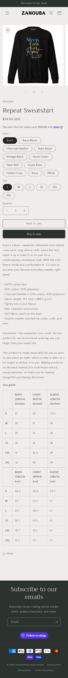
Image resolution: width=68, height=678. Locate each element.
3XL (9, 195)
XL (41, 187)
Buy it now (34, 234)
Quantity (7, 203)
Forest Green (41, 156)
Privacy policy (54, 665)
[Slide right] (42, 92)
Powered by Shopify (34, 665)
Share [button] (9, 553)
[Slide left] (26, 92)
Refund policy (24, 670)
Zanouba (19, 665)
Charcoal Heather (17, 148)
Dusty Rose (35, 165)
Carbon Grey (14, 173)
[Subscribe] (57, 622)
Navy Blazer (30, 140)
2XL (55, 187)
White (51, 173)
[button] (7, 13)
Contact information (44, 670)
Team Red (12, 165)
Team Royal (45, 148)
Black (10, 140)
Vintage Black (15, 156)
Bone (35, 173)
